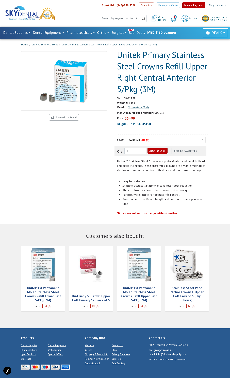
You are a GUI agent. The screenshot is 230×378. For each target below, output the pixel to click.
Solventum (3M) (138, 107)
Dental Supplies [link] (15, 32)
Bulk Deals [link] (137, 32)
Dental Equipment (57, 345)
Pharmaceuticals (29, 349)
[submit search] (143, 18)
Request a (134, 124)
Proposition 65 (92, 363)
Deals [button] (216, 32)
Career (88, 349)
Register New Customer (97, 358)
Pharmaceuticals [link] (79, 32)
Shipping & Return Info (96, 354)
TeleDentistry (118, 363)
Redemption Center (168, 5)
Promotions (146, 5)
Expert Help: (119, 5)
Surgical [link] (117, 32)
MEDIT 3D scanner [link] (161, 32)
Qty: (120, 151)
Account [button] (193, 18)
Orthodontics (54, 349)
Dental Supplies (29, 345)
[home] (21, 13)
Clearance (26, 358)
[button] (173, 18)
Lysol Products (28, 354)
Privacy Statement (121, 354)
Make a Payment (193, 5)
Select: (121, 139)
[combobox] (123, 18)
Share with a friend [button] (65, 117)
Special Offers (55, 354)
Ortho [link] (101, 32)
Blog (211, 5)
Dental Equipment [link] (47, 32)
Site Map (116, 358)
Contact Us (117, 345)
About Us (221, 5)
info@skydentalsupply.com (171, 354)
